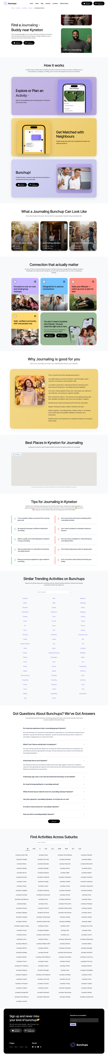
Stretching (83, 680)
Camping (25, 616)
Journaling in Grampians (21, 917)
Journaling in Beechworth (87, 864)
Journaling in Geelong (86, 908)
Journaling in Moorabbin (86, 948)
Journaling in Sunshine (21, 979)
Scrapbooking (82, 666)
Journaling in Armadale (21, 859)
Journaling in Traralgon (86, 983)
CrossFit (54, 621)
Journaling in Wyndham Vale (86, 997)
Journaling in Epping (21, 903)
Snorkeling (54, 675)
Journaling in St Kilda (86, 974)
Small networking (25, 675)
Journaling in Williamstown (43, 997)
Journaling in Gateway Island (65, 908)
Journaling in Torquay (65, 983)
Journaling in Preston (65, 966)
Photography (54, 657)
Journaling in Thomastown (21, 983)
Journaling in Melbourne (21, 943)
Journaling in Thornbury (43, 983)
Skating (54, 671)
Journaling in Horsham (43, 926)
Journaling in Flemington (86, 903)
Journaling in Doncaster (21, 895)
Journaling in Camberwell (43, 877)
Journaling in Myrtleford (86, 952)
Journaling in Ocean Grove (86, 957)
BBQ (54, 598)
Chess (54, 616)
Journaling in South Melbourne (43, 974)
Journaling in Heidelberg (65, 921)
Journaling (83, 648)
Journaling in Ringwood (21, 970)
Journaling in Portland (43, 966)
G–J (53, 849)
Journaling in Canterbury (86, 877)
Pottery (25, 666)
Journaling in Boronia (86, 868)
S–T (73, 849)
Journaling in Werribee (86, 992)
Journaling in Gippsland (21, 912)
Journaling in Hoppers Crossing (21, 926)
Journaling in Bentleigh (43, 868)
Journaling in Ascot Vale (43, 859)
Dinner (25, 630)
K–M (59, 849)
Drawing (83, 630)
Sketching (82, 671)
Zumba (54, 698)
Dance (54, 625)
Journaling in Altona (43, 855)
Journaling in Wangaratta (65, 988)
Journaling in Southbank (65, 974)
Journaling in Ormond (21, 961)
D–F (46, 849)
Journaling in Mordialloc (21, 952)
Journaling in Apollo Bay (86, 855)
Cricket (25, 621)
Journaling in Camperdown (65, 877)
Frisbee (54, 639)
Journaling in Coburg (65, 886)
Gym (54, 643)
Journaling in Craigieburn (21, 890)
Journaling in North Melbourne (43, 957)
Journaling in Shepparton (21, 974)
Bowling (54, 607)
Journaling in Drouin (86, 895)
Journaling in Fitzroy (43, 903)
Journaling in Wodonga (65, 997)
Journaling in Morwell (43, 952)
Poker (54, 662)
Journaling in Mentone (65, 943)
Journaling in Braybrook (43, 872)
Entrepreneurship (82, 634)
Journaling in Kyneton (21, 934)
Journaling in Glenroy (86, 912)
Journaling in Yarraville (21, 1001)
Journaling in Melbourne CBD (43, 943)
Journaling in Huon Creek (86, 926)
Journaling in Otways (43, 961)
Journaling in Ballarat (86, 859)
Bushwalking (25, 612)
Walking (25, 693)
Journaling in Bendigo (21, 868)
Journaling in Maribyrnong (65, 939)
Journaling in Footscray (21, 908)
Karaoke (25, 653)
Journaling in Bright (64, 872)
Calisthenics (54, 612)
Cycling (83, 621)
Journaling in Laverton (86, 934)
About (15, 1047)
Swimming (54, 684)
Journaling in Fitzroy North (65, 903)
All (27, 849)
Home (11, 1047)
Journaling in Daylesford (65, 890)
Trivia (83, 689)
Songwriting (25, 680)
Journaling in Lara (65, 934)
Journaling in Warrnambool (65, 992)
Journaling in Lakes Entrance (43, 934)
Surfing (25, 684)
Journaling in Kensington (43, 930)
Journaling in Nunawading (65, 957)
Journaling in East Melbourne (21, 899)
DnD (54, 630)
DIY (25, 625)
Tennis (25, 689)
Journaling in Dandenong (43, 890)
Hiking (25, 648)
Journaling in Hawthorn (21, 921)
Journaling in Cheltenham (86, 881)
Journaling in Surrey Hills (43, 979)
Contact (21, 1047)
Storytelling (54, 680)
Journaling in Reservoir (86, 966)
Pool (83, 662)
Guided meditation (25, 643)
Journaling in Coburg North (86, 886)
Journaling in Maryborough (86, 939)
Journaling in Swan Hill (65, 979)
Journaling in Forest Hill (43, 908)
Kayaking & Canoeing (54, 653)
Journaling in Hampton (86, 917)
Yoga (25, 698)
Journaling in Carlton (21, 881)
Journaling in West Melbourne (21, 997)
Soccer (83, 675)
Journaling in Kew (65, 930)
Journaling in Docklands (86, 890)
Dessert (83, 625)
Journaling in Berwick (65, 868)
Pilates (83, 657)
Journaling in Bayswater (43, 864)
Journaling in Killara (86, 930)
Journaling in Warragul (86, 988)
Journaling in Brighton (86, 872)
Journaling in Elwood (86, 899)
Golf (83, 639)
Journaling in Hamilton (65, 917)
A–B (34, 849)
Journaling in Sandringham (86, 970)
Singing (25, 671)
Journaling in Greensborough (43, 917)
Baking (25, 603)
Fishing (25, 639)
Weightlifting (54, 693)
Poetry (25, 662)
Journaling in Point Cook (86, 961)
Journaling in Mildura (86, 943)
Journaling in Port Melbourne (21, 966)
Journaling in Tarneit (86, 979)
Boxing (83, 607)
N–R (66, 849)
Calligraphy (83, 612)
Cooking (83, 616)
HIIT (83, 643)
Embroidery (54, 634)
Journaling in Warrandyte (43, 992)
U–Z (80, 849)
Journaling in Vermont (43, 988)
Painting (25, 657)
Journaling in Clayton (21, 886)
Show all (54, 821)
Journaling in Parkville (65, 961)
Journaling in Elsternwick (65, 899)
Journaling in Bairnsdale (64, 859)
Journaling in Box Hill (21, 872)
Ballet (54, 603)
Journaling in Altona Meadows (65, 855)
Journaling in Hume (64, 926)
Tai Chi (83, 684)
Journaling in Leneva (21, 939)
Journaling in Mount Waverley (65, 952)
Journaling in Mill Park (21, 948)
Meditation (83, 653)
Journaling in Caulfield (65, 881)
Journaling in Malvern (43, 939)
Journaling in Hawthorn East (43, 921)
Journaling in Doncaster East (43, 895)
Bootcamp (25, 607)
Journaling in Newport (21, 957)
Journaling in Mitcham (43, 948)
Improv (54, 648)
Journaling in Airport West (21, 855)
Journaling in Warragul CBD (21, 992)
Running (54, 666)
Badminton (83, 598)
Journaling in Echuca (43, 899)
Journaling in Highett (86, 921)
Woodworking (82, 693)
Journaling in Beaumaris (64, 864)
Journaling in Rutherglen (43, 970)
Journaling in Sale (65, 970)
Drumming (25, 634)
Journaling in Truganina (21, 988)
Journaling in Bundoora (21, 877)
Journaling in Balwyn (21, 864)
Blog (26, 1047)
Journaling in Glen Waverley (64, 912)
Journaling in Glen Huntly (43, 912)
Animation (25, 598)
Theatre (54, 689)
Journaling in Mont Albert (65, 948)
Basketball (83, 603)
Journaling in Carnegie (43, 881)
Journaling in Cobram (43, 886)
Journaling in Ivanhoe (22, 930)
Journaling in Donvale (65, 895)
